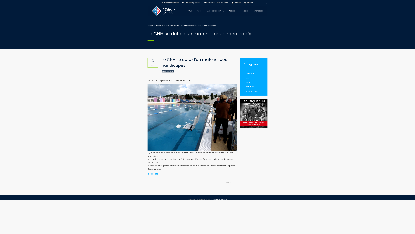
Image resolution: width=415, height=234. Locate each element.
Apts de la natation (215, 11)
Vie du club (250, 74)
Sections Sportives (192, 2)
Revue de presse (167, 71)
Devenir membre (171, 2)
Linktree (249, 2)
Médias (245, 11)
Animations (258, 11)
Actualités (233, 11)
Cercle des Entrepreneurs (217, 2)
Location (237, 2)
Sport (199, 11)
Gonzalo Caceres (220, 199)
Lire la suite (153, 173)
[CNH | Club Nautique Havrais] (165, 11)
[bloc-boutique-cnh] (253, 113)
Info (247, 78)
